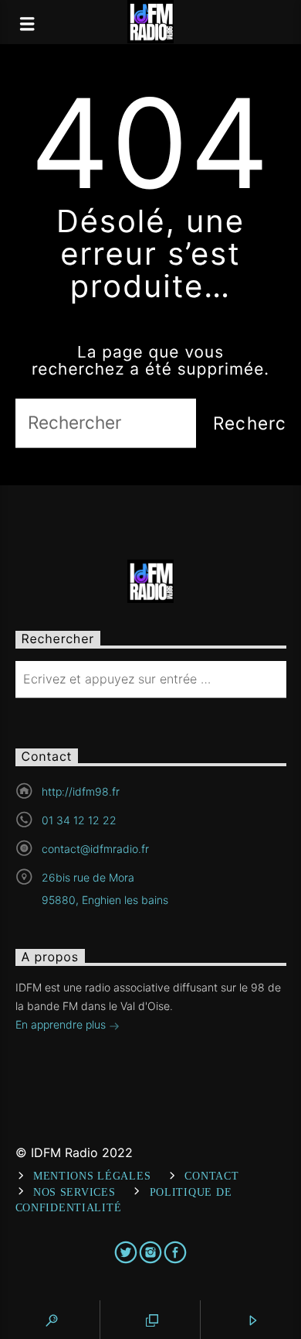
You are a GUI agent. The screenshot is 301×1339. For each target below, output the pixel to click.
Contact (211, 1175)
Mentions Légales (92, 1175)
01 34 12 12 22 (79, 820)
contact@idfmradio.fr (95, 848)
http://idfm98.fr (81, 791)
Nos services (74, 1192)
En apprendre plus (62, 1024)
